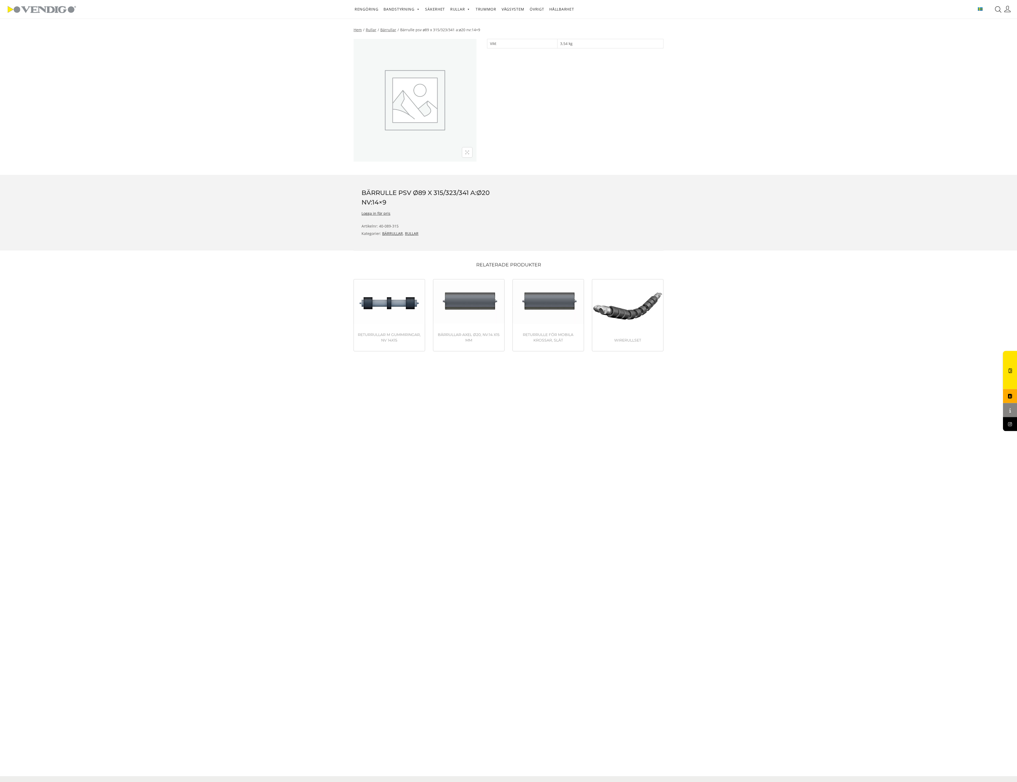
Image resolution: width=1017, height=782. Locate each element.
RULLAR (457, 9)
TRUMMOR (486, 9)
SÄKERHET (435, 9)
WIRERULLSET (627, 340)
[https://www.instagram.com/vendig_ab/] (1010, 424)
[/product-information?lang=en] (1010, 410)
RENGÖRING (366, 9)
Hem (358, 29)
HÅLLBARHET (561, 9)
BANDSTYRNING (398, 9)
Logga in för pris (376, 213)
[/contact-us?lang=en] (1010, 396)
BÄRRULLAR (388, 29)
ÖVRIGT (537, 9)
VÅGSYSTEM (513, 9)
